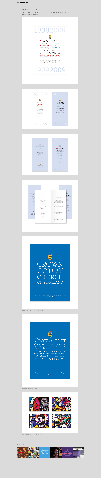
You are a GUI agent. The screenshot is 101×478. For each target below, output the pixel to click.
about (77, 2)
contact (73, 2)
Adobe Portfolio (52, 473)
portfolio (80, 2)
